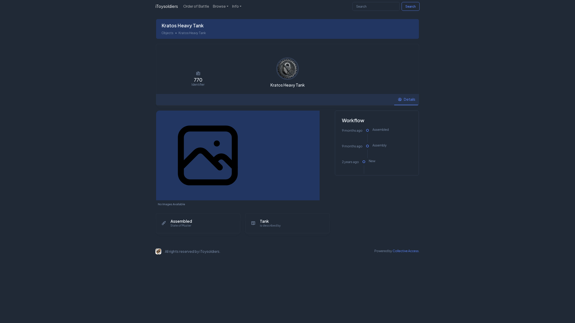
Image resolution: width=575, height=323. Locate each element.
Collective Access (406, 251)
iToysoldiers (166, 6)
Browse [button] (219, 6)
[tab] (406, 99)
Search (410, 6)
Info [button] (235, 6)
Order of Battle (196, 6)
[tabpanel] (287, 174)
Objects (167, 33)
